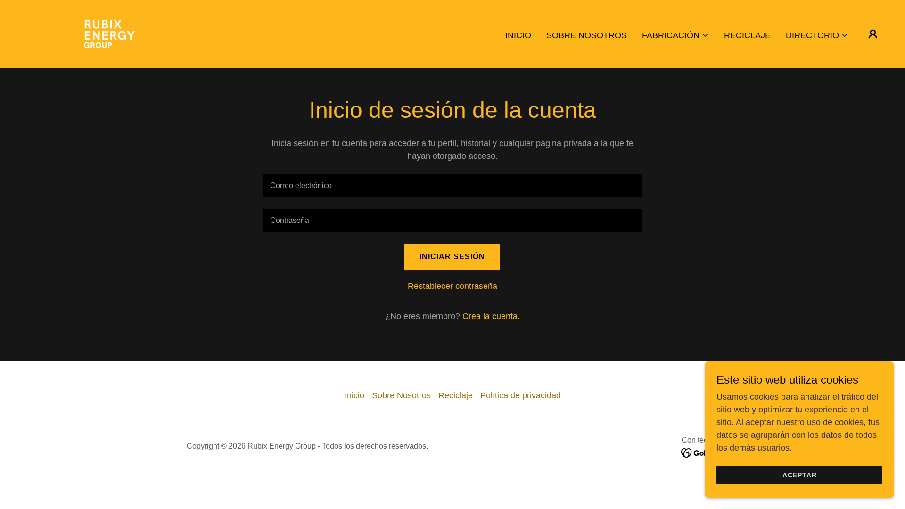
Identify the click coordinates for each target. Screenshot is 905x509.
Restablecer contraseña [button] (452, 286)
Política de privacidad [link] (520, 395)
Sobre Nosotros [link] (586, 35)
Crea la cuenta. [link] (491, 316)
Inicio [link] (518, 35)
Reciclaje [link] (747, 35)
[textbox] (452, 185)
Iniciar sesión (452, 257)
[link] (83, 33)
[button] (675, 35)
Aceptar (799, 475)
